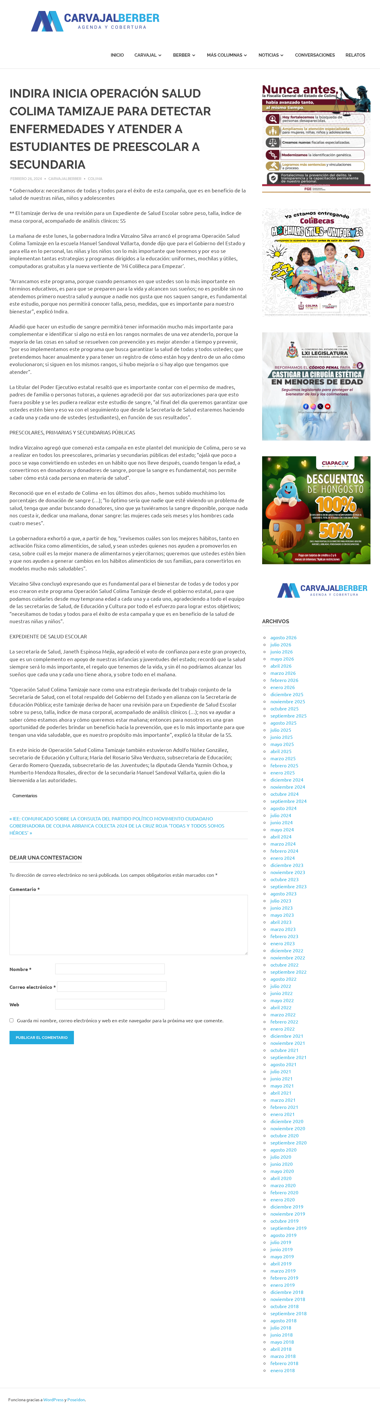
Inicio (117, 55)
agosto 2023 (283, 893)
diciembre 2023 (286, 865)
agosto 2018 (283, 1320)
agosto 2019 (283, 1235)
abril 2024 (281, 836)
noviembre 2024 (287, 787)
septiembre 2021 (288, 1057)
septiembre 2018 (288, 1313)
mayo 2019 (282, 1256)
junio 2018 (281, 1334)
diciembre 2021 (286, 1036)
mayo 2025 (282, 744)
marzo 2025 (283, 758)
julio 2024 (280, 815)
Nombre (20, 969)
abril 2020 (281, 1178)
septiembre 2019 (288, 1228)
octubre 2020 (284, 1135)
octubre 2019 (284, 1221)
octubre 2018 (284, 1306)
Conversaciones (315, 55)
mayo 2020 (282, 1171)
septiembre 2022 (288, 972)
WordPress (53, 1399)
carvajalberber (64, 178)
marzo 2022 (283, 1014)
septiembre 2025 (288, 715)
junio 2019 (281, 1249)
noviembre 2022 (287, 957)
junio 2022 (281, 993)
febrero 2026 (284, 680)
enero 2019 (282, 1285)
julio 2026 (280, 644)
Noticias (269, 55)
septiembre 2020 (288, 1142)
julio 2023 (280, 900)
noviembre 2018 (287, 1299)
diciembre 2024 (286, 779)
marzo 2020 (283, 1185)
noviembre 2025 (287, 701)
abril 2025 (281, 751)
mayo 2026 (282, 658)
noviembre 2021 (287, 1043)
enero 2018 (282, 1370)
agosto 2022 (283, 979)
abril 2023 (281, 922)
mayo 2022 (282, 1000)
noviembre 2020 (287, 1128)
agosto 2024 (283, 808)
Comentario (25, 889)
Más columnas (224, 55)
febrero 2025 (284, 765)
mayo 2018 (282, 1342)
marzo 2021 (283, 1100)
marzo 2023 (283, 929)
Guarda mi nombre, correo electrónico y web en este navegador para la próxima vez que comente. (120, 1020)
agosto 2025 (283, 723)
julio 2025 (280, 730)
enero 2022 (282, 1028)
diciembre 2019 (286, 1206)
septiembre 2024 (288, 801)
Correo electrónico (33, 987)
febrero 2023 (284, 936)
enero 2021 (282, 1114)
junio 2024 (281, 822)
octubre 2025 (284, 708)
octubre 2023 (284, 879)
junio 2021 (281, 1078)
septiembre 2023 (288, 886)
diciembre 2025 (286, 694)
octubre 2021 (284, 1050)
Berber (181, 55)
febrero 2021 (284, 1107)
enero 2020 (282, 1199)
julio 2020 (280, 1157)
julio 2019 (280, 1242)
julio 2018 (280, 1327)
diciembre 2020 (286, 1121)
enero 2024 (282, 858)
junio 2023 (281, 908)
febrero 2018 (284, 1363)
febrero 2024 (284, 851)
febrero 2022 (284, 1021)
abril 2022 (281, 1007)
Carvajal (145, 55)
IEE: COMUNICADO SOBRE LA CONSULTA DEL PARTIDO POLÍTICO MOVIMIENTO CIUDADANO (112, 818)
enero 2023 (282, 943)
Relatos (355, 55)
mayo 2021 (282, 1085)
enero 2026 (282, 687)
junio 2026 (281, 651)
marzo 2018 (283, 1356)
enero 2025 (282, 772)
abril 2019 (281, 1263)
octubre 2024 (284, 794)
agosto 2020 (283, 1149)
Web (14, 1004)
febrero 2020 (284, 1192)
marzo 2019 (283, 1270)
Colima (95, 178)
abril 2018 (281, 1349)
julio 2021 (280, 1071)
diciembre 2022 (286, 950)
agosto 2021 (283, 1064)
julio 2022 (280, 986)
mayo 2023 (282, 915)
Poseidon (76, 1399)
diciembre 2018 (286, 1292)
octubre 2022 (284, 964)
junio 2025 (281, 737)
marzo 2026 (283, 673)
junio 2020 (281, 1164)
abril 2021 (281, 1093)
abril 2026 (281, 666)
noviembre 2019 (287, 1214)
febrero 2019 (284, 1278)
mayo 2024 (282, 829)
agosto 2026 (283, 637)
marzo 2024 (283, 843)
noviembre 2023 (287, 872)
